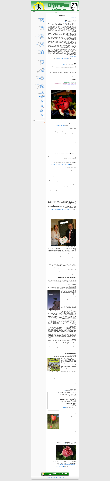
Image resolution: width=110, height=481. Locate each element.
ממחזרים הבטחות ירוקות (70, 20)
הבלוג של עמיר (42, 52)
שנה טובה (74, 79)
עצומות (49, 477)
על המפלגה (51, 12)
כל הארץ (59, 76)
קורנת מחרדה (73, 128)
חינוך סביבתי (42, 33)
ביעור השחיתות (63, 76)
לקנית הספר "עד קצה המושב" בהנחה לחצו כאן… (68, 350)
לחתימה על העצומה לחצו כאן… (71, 74)
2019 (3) (42, 100)
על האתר (60, 477)
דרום (62, 209)
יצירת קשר (41, 12)
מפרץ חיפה (54, 209)
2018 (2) (42, 101)
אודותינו (63, 477)
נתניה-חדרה (42, 27)
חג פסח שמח (73, 389)
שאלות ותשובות (40, 88)
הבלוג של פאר (42, 53)
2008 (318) (41, 114)
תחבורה (56, 76)
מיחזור (43, 37)
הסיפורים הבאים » (73, 17)
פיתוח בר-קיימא (41, 38)
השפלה (43, 64)
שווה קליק (62, 466)
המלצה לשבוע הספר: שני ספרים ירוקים (67, 277)
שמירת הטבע (42, 42)
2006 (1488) (41, 116)
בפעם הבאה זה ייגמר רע (70, 167)
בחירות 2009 (65, 58)
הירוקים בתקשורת (60, 58)
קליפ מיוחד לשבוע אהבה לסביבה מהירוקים (66, 442)
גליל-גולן (63, 274)
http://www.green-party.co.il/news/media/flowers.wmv (67, 464)
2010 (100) (41, 111)
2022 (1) (42, 97)
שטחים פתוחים (41, 80)
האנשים (63, 12)
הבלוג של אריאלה (41, 50)
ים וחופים (42, 35)
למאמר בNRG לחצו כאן (72, 56)
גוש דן (43, 21)
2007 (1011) (41, 115)
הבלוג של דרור (42, 51)
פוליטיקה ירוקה (42, 46)
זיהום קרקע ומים (58, 209)
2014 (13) (41, 106)
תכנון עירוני (57, 164)
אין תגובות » (52, 76)
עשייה (46, 12)
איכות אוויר (68, 76)
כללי (61, 125)
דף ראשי (74, 12)
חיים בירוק (41, 34)
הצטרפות (68, 12)
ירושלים (42, 25)
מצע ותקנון (57, 12)
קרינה (60, 164)
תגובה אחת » (58, 125)
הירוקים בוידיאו (42, 17)
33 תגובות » (52, 274)
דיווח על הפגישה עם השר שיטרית (68, 212)
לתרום (51, 477)
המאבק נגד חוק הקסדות (39, 44)
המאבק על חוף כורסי (58, 274)
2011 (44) (41, 110)
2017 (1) (42, 102)
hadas (65, 21)
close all (43, 96)
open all (40, 96)
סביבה (43, 29)
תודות (46, 477)
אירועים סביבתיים (41, 56)
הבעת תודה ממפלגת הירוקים (69, 411)
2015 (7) (42, 105)
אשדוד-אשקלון (42, 20)
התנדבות (54, 477)
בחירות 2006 (42, 87)
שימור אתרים (42, 41)
